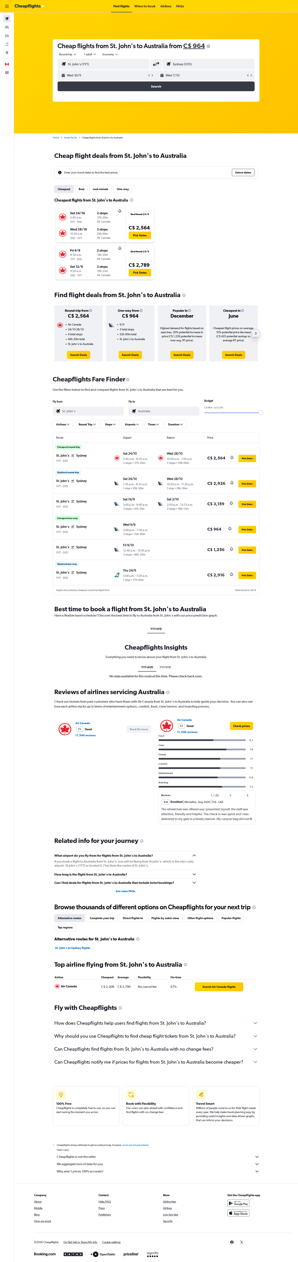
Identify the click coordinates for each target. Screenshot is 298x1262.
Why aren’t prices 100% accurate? (80, 1171)
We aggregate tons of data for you (80, 1164)
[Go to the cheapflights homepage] (30, 6)
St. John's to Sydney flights (72, 947)
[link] (78, 355)
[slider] (260, 412)
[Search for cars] (7, 36)
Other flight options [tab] (200, 918)
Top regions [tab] (65, 927)
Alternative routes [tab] (69, 918)
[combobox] (68, 54)
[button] (6, 6)
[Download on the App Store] (238, 1213)
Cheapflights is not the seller (76, 1157)
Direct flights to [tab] (133, 918)
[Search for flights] (7, 19)
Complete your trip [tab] (102, 918)
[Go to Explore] (7, 53)
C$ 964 (194, 45)
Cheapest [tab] (64, 189)
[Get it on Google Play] (238, 1203)
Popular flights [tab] (231, 918)
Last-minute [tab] (100, 189)
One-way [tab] (123, 189)
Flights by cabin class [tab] (165, 918)
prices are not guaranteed (135, 1145)
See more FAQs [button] (125, 891)
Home (56, 137)
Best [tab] (81, 189)
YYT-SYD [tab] (156, 628)
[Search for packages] (7, 44)
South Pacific (70, 137)
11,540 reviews (85, 735)
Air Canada (82, 723)
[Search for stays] (7, 27)
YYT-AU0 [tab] (147, 667)
